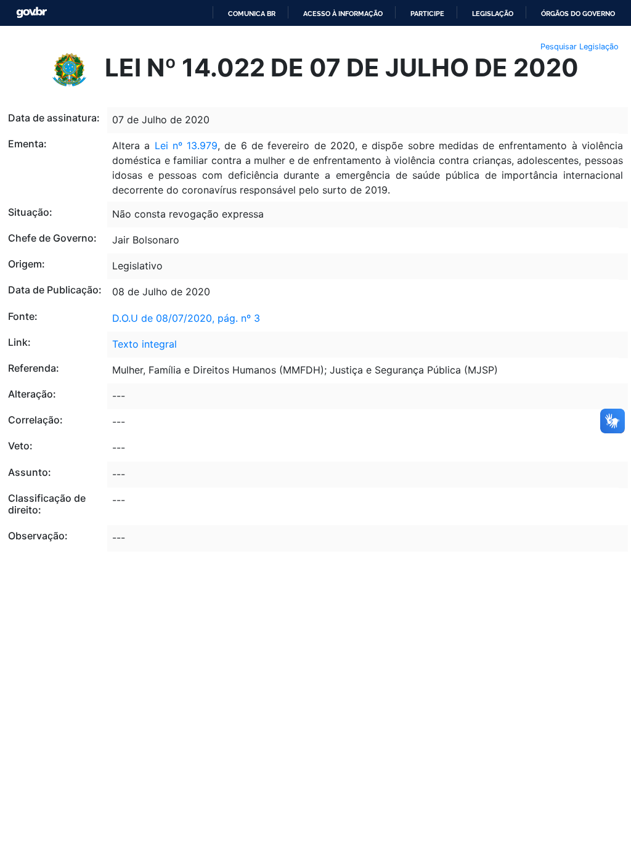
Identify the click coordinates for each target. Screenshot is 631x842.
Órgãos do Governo (578, 13)
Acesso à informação (343, 13)
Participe (427, 13)
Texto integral (144, 344)
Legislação (492, 13)
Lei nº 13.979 (186, 145)
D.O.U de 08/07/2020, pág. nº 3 (186, 318)
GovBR (31, 12)
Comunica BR (251, 13)
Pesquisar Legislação (579, 46)
